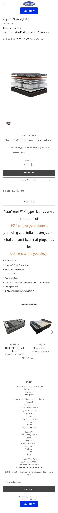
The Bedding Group (29, 435)
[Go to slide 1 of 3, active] (23, 358)
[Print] (13, 191)
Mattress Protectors (29, 419)
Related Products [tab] (29, 304)
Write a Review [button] (36, 39)
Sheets (29, 425)
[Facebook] (4, 191)
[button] (29, 10)
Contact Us (29, 389)
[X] (18, 191)
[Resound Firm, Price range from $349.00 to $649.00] (40, 326)
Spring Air (29, 432)
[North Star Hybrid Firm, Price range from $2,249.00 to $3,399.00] (14, 326)
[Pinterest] (22, 191)
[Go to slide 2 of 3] (28, 358)
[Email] (8, 191)
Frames (29, 416)
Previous (3, 332)
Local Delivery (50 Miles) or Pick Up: (29, 148)
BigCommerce (33, 497)
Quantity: (29, 160)
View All (29, 452)
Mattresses (29, 405)
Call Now (29, 10)
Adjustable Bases (29, 410)
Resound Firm (40, 348)
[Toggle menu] (3, 3)
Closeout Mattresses (29, 408)
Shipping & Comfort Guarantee (29, 386)
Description (29, 202)
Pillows (29, 422)
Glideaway (29, 446)
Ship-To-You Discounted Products (29, 399)
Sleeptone (29, 440)
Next (51, 332)
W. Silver (29, 449)
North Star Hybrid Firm (14, 349)
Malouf (29, 437)
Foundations (29, 413)
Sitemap (29, 392)
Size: (29, 135)
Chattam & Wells (29, 443)
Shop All (29, 402)
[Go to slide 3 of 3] (32, 358)
